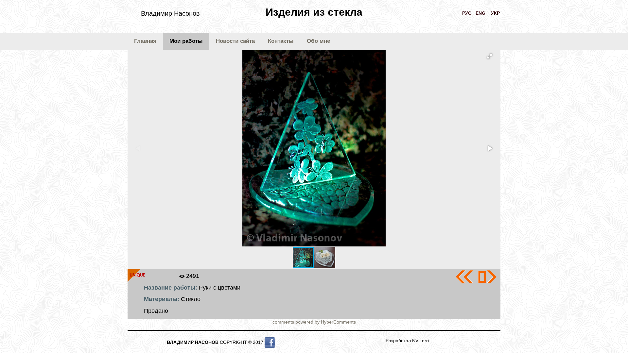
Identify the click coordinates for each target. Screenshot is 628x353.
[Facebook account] (270, 342)
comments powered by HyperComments (314, 322)
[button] (489, 56)
